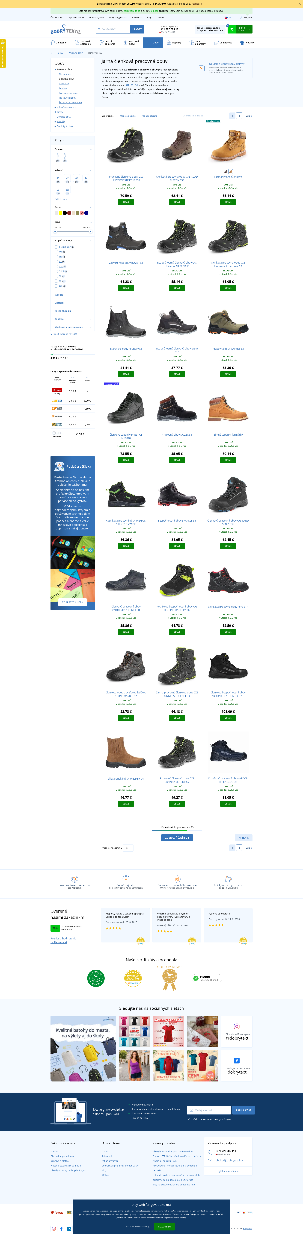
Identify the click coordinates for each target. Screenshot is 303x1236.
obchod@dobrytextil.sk (229, 1160)
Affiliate (106, 1175)
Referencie (137, 17)
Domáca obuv (64, 116)
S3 (132, 85)
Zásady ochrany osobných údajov (68, 1170)
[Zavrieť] (299, 3)
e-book (154, 10)
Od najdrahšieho (149, 115)
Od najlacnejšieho (128, 115)
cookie (125, 1214)
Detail (126, 202)
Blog (149, 17)
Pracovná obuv (75, 52)
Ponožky (61, 121)
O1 (136, 85)
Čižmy (60, 111)
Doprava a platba (76, 17)
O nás (105, 1151)
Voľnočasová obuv (66, 107)
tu (148, 1226)
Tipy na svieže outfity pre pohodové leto (174, 1184)
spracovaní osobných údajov (216, 1119)
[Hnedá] (226, 171)
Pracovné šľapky (67, 97)
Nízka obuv (65, 74)
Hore (245, 837)
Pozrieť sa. (197, 3)
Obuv (60, 52)
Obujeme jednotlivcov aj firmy (226, 64)
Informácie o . (209, 1119)
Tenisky (63, 88)
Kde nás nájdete (230, 1170)
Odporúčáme (107, 115)
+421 (169, 29)
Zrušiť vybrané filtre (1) (65, 333)
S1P (127, 85)
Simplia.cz (247, 1228)
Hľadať (137, 29)
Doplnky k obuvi (65, 126)
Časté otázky (56, 17)
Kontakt (160, 17)
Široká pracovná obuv (70, 102)
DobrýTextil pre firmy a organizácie (120, 1165)
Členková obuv (66, 78)
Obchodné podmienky (62, 1156)
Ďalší (248, 115)
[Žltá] (230, 171)
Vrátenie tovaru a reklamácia (65, 1165)
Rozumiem (164, 1226)
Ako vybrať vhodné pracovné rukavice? (173, 1151)
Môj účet (248, 17)
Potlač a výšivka (96, 17)
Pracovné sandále (68, 92)
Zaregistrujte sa (132, 10)
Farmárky (64, 83)
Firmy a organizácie (118, 17)
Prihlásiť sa (243, 1110)
